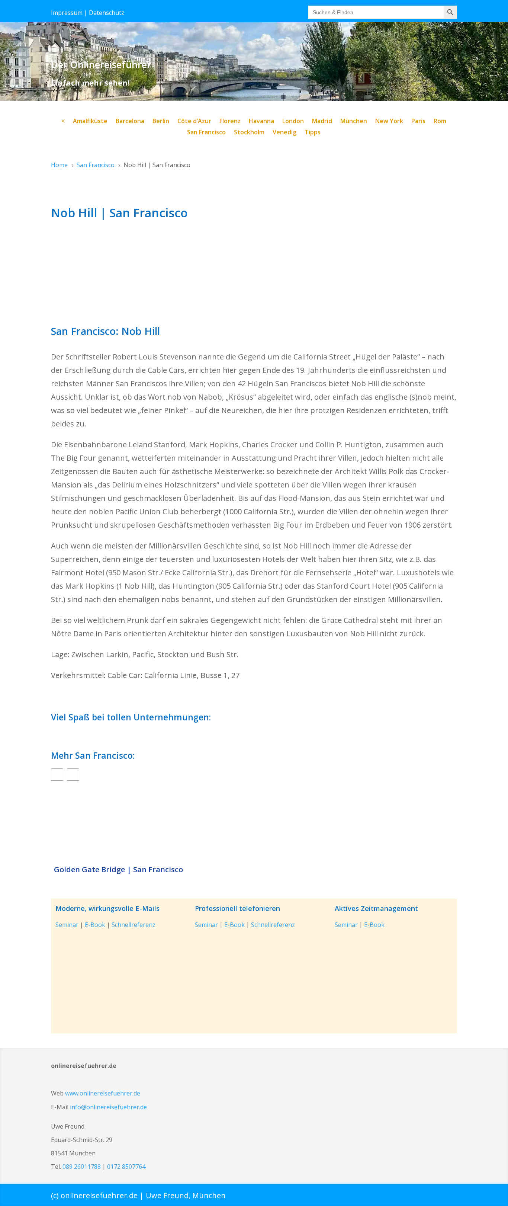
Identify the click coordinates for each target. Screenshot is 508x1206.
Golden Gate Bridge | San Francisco (118, 869)
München (353, 121)
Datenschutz (106, 13)
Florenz (230, 121)
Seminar (66, 925)
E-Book (95, 925)
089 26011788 (81, 1166)
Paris (418, 121)
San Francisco (206, 132)
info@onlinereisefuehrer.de (108, 1107)
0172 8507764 (126, 1166)
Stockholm (249, 132)
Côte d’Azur (194, 121)
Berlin (160, 121)
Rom (440, 121)
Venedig (284, 132)
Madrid (322, 121)
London (293, 121)
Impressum (67, 13)
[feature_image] (254, 824)
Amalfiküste (90, 121)
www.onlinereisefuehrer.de (102, 1093)
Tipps (313, 132)
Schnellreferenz (133, 925)
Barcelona (130, 121)
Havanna (261, 121)
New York (389, 121)
